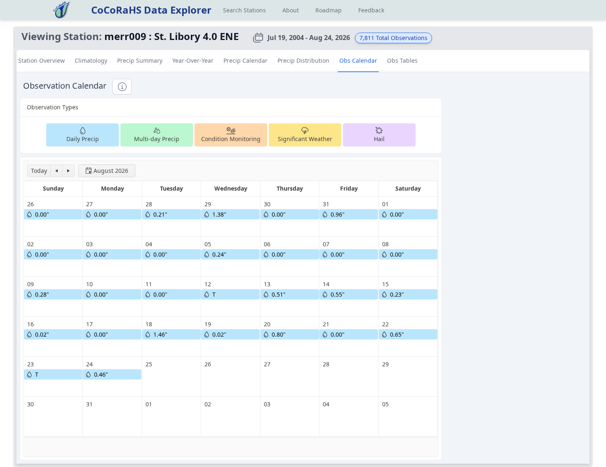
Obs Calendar (358, 60)
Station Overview (41, 60)
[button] (39, 171)
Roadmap (328, 10)
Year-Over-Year (193, 60)
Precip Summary (139, 60)
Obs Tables (402, 60)
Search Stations (244, 10)
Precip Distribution (303, 60)
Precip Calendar (245, 60)
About (290, 10)
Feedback (371, 10)
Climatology (91, 60)
